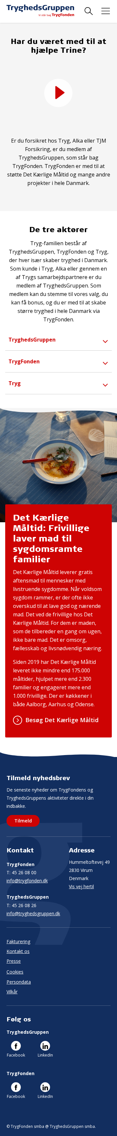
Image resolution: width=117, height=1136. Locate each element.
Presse (13, 961)
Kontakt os (18, 951)
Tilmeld (23, 820)
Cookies (14, 972)
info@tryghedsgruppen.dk (33, 913)
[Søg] (89, 11)
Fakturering (18, 941)
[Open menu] (105, 11)
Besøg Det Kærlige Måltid (61, 720)
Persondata (18, 982)
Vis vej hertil (81, 886)
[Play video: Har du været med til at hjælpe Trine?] (58, 93)
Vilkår (12, 992)
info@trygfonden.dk (27, 880)
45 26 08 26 (21, 905)
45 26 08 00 (21, 872)
